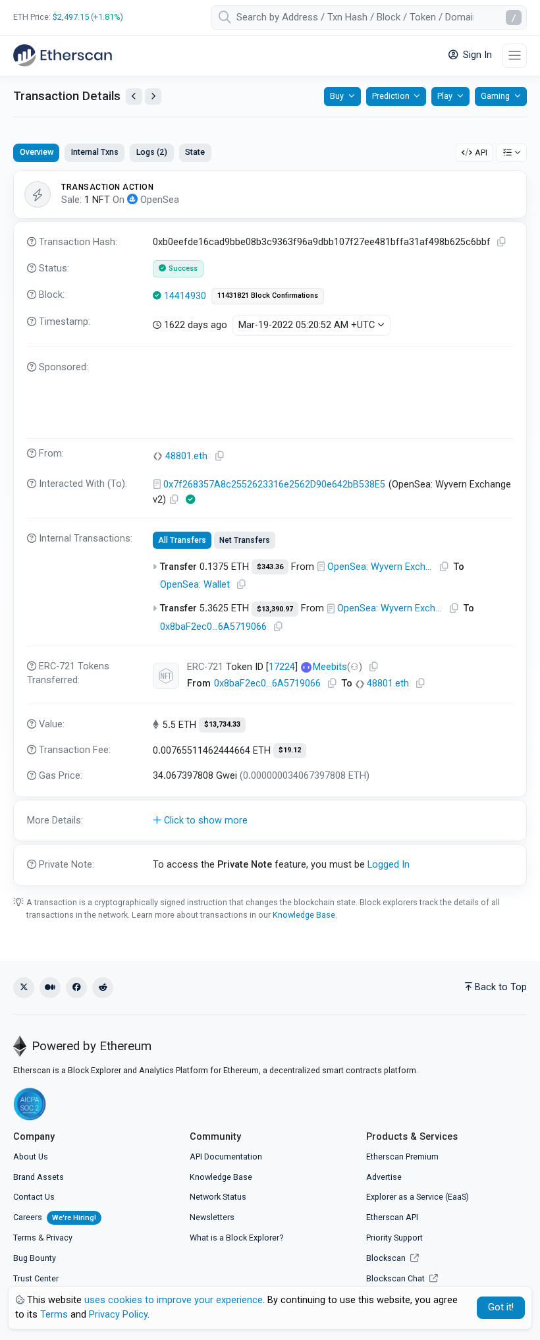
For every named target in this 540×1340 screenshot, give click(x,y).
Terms (24, 1237)
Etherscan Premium (402, 1156)
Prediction (391, 96)
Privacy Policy (118, 1314)
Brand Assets (38, 1177)
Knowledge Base (304, 915)
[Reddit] (102, 987)
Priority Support (394, 1237)
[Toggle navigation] (514, 55)
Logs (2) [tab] (151, 152)
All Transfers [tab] (182, 540)
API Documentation (226, 1156)
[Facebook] (76, 987)
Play (444, 96)
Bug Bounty (34, 1258)
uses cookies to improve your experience (173, 1300)
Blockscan (387, 1258)
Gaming (495, 96)
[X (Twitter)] (23, 987)
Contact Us (34, 1197)
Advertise (384, 1177)
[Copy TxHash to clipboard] (502, 242)
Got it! (501, 1307)
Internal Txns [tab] (95, 152)
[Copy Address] (220, 456)
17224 (282, 667)
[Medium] (50, 987)
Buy (337, 96)
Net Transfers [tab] (244, 540)
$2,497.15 (71, 17)
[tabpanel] (270, 528)
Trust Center (36, 1278)
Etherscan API (392, 1217)
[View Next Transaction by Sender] (153, 96)
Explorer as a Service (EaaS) (417, 1197)
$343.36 (270, 567)
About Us (30, 1156)
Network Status (218, 1197)
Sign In (476, 55)
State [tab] (195, 152)
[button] (270, 820)
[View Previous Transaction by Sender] (134, 96)
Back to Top (501, 987)
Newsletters (212, 1217)
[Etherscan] (62, 55)
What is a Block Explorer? (236, 1237)
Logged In (388, 864)
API (481, 152)
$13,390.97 (275, 609)
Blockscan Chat (396, 1278)
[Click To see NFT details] (166, 676)
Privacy (59, 1237)
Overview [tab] (36, 152)
